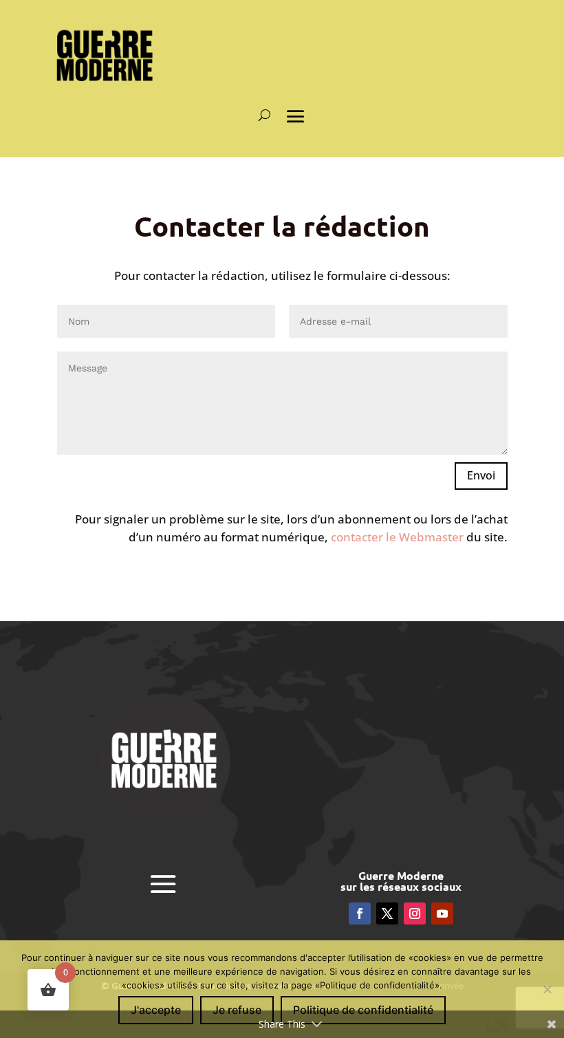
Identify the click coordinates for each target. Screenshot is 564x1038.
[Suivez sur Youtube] (442, 913)
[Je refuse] (547, 989)
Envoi (481, 475)
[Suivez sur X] (387, 913)
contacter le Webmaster (397, 537)
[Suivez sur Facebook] (360, 913)
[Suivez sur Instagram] (415, 913)
